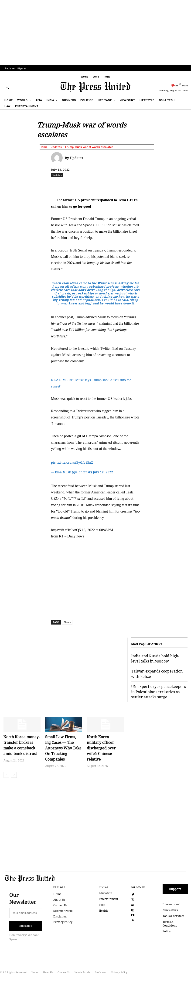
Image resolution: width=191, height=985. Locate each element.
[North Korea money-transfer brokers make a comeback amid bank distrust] (22, 724)
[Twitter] (133, 899)
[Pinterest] (137, 185)
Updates (56, 147)
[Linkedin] (126, 185)
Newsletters (170, 910)
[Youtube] (133, 915)
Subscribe (25, 925)
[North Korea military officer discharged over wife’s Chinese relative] (105, 724)
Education (105, 893)
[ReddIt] (105, 185)
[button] (7, 87)
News (67, 622)
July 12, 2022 (103, 472)
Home (44, 147)
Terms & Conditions (170, 924)
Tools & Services (173, 916)
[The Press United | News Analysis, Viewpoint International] (95, 87)
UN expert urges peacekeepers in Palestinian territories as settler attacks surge (158, 692)
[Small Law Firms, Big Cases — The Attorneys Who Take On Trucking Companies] (63, 724)
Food (102, 905)
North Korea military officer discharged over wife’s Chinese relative (101, 748)
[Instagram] (133, 909)
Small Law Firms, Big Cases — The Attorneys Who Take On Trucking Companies (63, 748)
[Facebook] (84, 185)
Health (103, 911)
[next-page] (14, 775)
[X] (94, 185)
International (172, 904)
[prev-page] (6, 775)
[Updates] (58, 158)
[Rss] (133, 920)
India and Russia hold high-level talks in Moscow (155, 658)
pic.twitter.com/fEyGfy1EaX (72, 463)
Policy (167, 931)
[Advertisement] (95, 32)
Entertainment (108, 899)
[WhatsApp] (116, 185)
